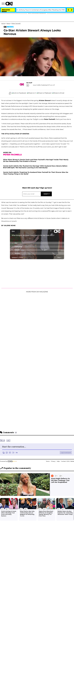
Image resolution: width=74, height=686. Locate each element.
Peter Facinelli (16, 23)
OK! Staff (29, 83)
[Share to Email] (58, 93)
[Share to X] (31, 93)
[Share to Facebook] (19, 93)
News (8, 23)
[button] (3, 4)
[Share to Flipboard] (44, 93)
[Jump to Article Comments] (10, 93)
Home (3, 23)
